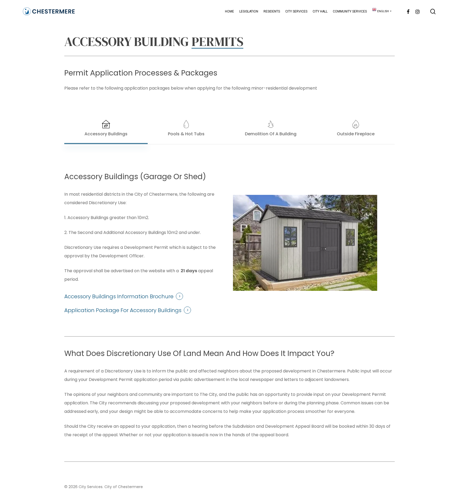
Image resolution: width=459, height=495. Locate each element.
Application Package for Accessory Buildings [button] (122, 310)
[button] (106, 128)
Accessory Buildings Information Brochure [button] (118, 296)
